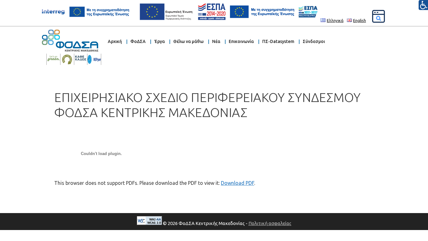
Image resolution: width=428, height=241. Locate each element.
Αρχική (115, 41)
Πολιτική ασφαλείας (269, 223)
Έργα (159, 41)
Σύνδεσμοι (314, 41)
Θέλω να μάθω (188, 41)
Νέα (216, 41)
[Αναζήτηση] (378, 16)
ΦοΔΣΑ (138, 41)
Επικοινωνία (241, 41)
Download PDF (237, 183)
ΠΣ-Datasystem (278, 41)
